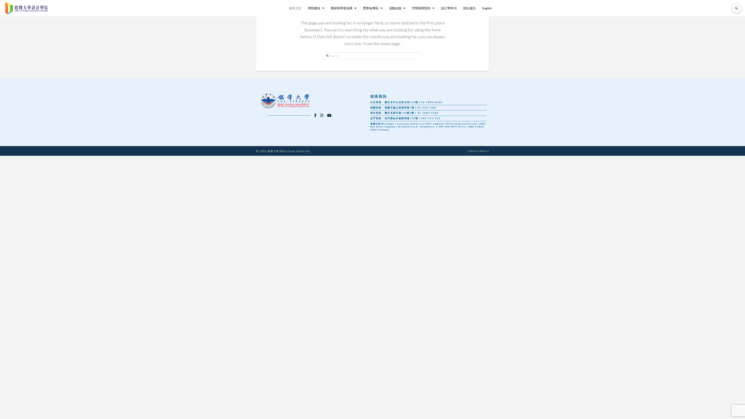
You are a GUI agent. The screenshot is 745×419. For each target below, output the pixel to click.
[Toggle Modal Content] (736, 8)
